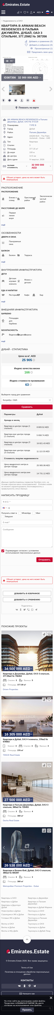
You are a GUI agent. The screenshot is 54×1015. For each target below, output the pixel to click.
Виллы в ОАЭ (7, 924)
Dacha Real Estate (11, 820)
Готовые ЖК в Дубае (10, 918)
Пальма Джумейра (37, 132)
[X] (24, 609)
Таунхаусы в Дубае (36, 927)
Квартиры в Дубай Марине (40, 907)
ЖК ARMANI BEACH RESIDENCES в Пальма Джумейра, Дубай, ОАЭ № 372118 (27, 120)
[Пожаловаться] (34, 100)
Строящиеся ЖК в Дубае (12, 914)
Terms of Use (27, 968)
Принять (27, 1010)
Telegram (9, 516)
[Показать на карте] (3, 100)
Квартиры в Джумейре (38, 898)
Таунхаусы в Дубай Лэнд (39, 931)
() (41, 41)
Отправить (44, 560)
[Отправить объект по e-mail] (16, 100)
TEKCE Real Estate (11, 755)
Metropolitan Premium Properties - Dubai (21, 886)
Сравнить (27, 407)
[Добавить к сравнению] (44, 634)
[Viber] (28, 609)
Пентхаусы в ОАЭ (36, 911)
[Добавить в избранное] (49, 634)
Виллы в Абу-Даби (9, 931)
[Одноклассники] (20, 609)
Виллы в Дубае (8, 927)
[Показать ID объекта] (28, 100)
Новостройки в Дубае (11, 911)
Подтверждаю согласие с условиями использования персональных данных (23, 551)
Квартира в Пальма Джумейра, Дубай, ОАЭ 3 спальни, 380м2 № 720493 (25, 806)
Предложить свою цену (42, 52)
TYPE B (32, 125)
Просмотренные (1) (44, 48)
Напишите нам (29, 994)
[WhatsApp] (32, 609)
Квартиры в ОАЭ (8, 898)
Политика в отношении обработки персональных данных (27, 973)
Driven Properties (10, 689)
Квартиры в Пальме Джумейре (37, 902)
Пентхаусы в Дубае (36, 914)
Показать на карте (29, 107)
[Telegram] (36, 609)
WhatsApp (26, 513)
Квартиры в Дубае (9, 901)
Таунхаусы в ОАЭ (36, 924)
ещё (3, 225)
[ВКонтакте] (16, 609)
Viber (38, 513)
